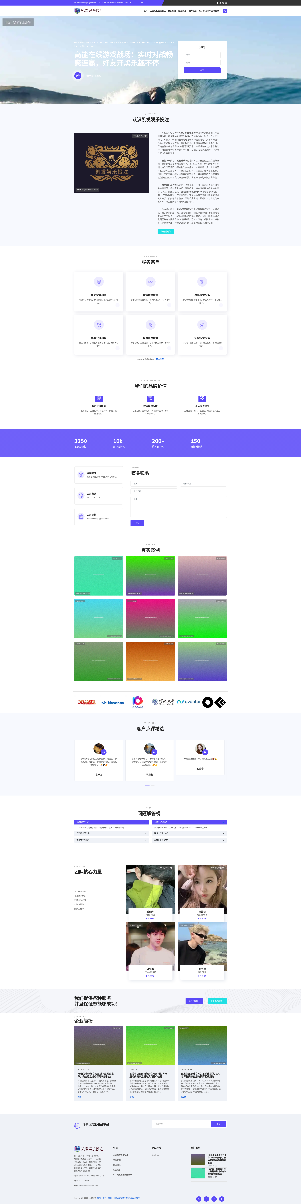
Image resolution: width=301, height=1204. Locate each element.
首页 (145, 10)
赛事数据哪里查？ (161, 840)
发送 (137, 523)
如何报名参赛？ (161, 822)
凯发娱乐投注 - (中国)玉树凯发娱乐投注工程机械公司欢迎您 (118, 1198)
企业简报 (182, 10)
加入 (209, 10)
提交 (202, 70)
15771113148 (138, 3)
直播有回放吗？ (83, 840)
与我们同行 (166, 231)
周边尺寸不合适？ (83, 833)
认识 (158, 10)
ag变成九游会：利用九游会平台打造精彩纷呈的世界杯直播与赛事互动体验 (201, 635)
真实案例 (172, 10)
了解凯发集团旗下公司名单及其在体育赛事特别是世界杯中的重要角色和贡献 (201, 678)
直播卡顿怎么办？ (161, 833)
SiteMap (155, 1155)
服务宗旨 (193, 10)
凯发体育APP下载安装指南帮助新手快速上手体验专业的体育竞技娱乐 (98, 678)
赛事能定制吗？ (83, 822)
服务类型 (160, 359)
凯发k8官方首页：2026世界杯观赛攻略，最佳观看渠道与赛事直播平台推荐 (150, 678)
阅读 (79, 1097)
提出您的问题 (216, 1001)
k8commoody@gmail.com (87, 3)
